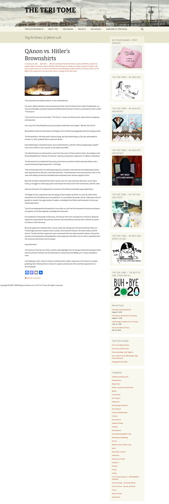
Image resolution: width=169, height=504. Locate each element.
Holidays (115, 427)
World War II (116, 497)
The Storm (45, 71)
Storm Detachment (50, 69)
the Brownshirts (74, 69)
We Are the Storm (71, 71)
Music (114, 448)
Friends (114, 416)
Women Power (117, 493)
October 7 (115, 462)
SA (40, 69)
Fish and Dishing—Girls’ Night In (122, 352)
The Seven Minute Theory (120, 328)
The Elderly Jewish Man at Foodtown (124, 316)
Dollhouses (116, 402)
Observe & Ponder (118, 459)
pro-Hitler (69, 66)
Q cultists (84, 66)
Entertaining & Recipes (120, 405)
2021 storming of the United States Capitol (65, 64)
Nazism (62, 66)
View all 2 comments (34, 278)
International (116, 430)
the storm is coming (57, 71)
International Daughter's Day (121, 434)
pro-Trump (76, 66)
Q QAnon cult (92, 66)
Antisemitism (116, 380)
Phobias (115, 466)
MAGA (57, 66)
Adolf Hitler (85, 64)
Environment (116, 409)
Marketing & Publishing (120, 437)
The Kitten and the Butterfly (121, 310)
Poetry (114, 470)
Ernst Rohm (38, 66)
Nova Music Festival (119, 452)
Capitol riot (93, 64)
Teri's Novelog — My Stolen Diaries (124, 483)
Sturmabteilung (63, 69)
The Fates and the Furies (120, 349)
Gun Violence (116, 420)
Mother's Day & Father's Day (121, 445)
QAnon (27, 69)
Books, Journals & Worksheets (122, 387)
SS (42, 69)
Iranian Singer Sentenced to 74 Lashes (125, 322)
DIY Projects (116, 398)
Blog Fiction (116, 384)
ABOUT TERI (53, 29)
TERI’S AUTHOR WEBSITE (34, 29)
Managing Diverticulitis (119, 362)
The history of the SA (88, 69)
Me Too (114, 441)
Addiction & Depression (120, 377)
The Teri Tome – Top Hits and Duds (123, 486)
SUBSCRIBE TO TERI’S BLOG (116, 29)
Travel (114, 490)
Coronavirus (116, 395)
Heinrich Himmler (49, 66)
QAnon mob (34, 69)
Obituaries (115, 455)
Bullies (114, 391)
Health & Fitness (117, 423)
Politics (44, 64)
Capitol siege (29, 66)
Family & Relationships (119, 412)
